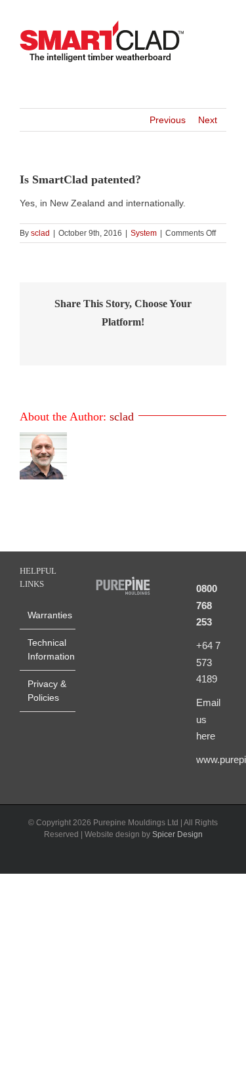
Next (207, 120)
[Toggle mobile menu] (221, 43)
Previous (168, 120)
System (144, 233)
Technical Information (48, 649)
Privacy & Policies (47, 691)
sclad (40, 233)
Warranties (48, 615)
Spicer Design (177, 834)
